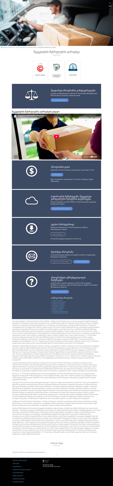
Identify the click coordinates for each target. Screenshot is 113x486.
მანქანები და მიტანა (57, 309)
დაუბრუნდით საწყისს (18, 481)
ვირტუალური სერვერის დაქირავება (61, 208)
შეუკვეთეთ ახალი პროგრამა (60, 291)
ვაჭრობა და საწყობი (57, 300)
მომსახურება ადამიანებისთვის (60, 311)
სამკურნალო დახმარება (58, 305)
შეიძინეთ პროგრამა (18, 475)
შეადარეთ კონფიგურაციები (59, 100)
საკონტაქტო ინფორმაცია (81, 261)
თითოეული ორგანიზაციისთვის (60, 313)
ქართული (46, 460)
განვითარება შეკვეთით (19, 478)
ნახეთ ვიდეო (16, 463)
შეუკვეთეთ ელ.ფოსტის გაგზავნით (61, 261)
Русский (46, 461)
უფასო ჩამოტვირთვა (58, 234)
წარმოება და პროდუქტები (59, 302)
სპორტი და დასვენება (58, 308)
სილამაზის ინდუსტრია (58, 306)
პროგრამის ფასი (57, 174)
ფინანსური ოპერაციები (58, 303)
